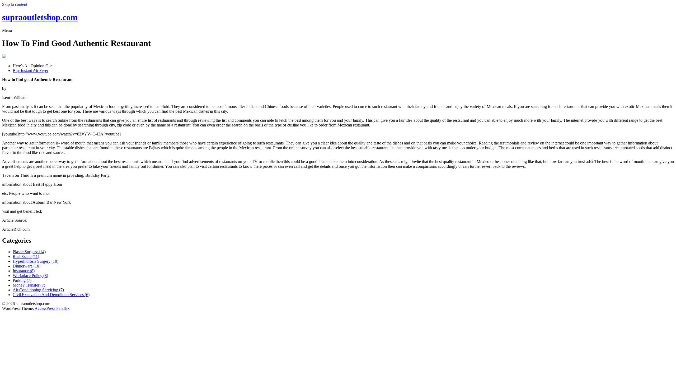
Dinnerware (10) (26, 266)
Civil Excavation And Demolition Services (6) (51, 294)
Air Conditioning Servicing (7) (38, 290)
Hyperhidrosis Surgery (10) (35, 261)
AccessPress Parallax (52, 308)
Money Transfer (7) (29, 285)
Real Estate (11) (26, 256)
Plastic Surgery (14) (29, 252)
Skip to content (14, 4)
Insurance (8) (24, 271)
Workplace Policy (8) (30, 275)
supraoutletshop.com (40, 17)
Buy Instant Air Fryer (30, 70)
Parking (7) (22, 280)
